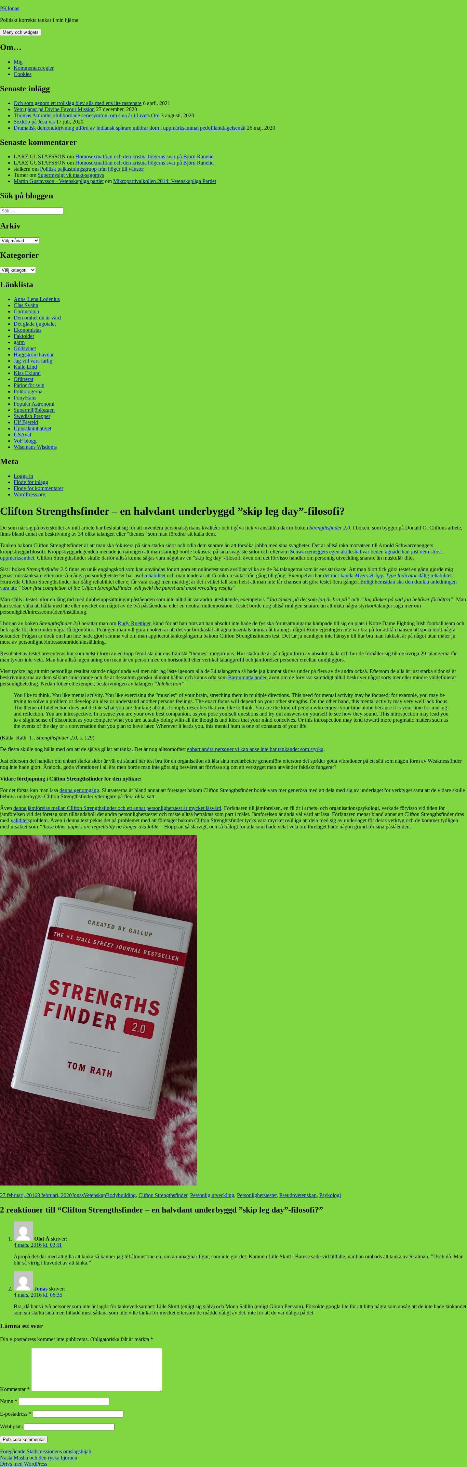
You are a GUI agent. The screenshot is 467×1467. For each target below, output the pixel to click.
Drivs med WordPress (23, 1464)
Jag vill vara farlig (33, 361)
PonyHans (25, 398)
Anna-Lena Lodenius (37, 299)
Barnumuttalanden (248, 677)
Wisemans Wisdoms (35, 447)
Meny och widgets (21, 32)
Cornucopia (26, 311)
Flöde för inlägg (31, 482)
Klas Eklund (27, 373)
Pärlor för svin (29, 385)
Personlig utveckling (212, 1195)
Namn (8, 1401)
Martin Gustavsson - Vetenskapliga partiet (59, 181)
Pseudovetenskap (298, 1195)
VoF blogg (25, 441)
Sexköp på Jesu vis (34, 122)
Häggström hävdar (34, 354)
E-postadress (15, 1414)
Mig (18, 62)
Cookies (22, 74)
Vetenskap (95, 1195)
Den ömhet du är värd (37, 317)
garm (19, 342)
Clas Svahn (26, 305)
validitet (19, 820)
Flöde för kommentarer (38, 488)
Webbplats (11, 1426)
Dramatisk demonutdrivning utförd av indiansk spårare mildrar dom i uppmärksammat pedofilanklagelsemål (129, 128)
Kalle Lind (25, 367)
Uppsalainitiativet (32, 428)
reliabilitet (154, 575)
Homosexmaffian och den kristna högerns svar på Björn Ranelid (144, 156)
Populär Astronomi (34, 404)
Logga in (23, 476)
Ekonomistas (27, 330)
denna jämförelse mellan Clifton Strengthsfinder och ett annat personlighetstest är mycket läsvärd (117, 808)
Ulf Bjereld (26, 422)
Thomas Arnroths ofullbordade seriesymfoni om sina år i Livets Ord (87, 115)
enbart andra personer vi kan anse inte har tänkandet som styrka (255, 749)
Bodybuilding (121, 1195)
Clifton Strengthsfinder (162, 1195)
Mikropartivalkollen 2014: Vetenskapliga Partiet (164, 181)
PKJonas (9, 8)
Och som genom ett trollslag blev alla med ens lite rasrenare (78, 103)
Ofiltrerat (23, 379)
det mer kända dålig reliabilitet (387, 575)
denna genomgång (79, 790)
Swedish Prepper (32, 416)
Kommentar (15, 1389)
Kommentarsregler (34, 68)
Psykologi (330, 1195)
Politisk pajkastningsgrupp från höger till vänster (92, 169)
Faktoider (24, 336)
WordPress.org (29, 494)
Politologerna (28, 391)
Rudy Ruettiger (134, 623)
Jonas (78, 1195)
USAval (22, 434)
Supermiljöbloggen (34, 410)
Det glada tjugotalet (35, 324)
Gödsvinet (25, 348)
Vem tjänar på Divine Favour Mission (54, 109)
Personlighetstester (257, 1195)
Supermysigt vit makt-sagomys (71, 175)
